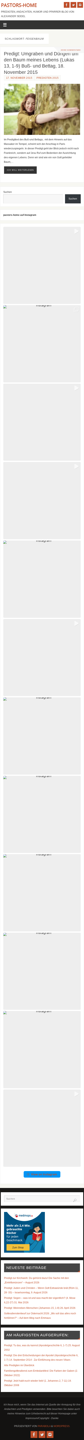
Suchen (7, 192)
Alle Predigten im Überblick (19, 1365)
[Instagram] (80, 5)
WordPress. (61, 1426)
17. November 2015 (19, 77)
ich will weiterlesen (20, 170)
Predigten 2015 (47, 77)
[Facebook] (67, 5)
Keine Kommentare (71, 50)
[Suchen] (75, 1200)
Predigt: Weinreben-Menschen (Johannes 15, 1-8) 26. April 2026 (39, 1308)
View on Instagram (44, 1174)
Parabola (44, 1426)
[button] (42, 265)
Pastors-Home (19, 5)
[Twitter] (73, 5)
